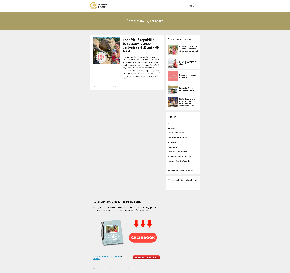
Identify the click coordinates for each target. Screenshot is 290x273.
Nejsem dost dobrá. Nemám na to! (188, 76)
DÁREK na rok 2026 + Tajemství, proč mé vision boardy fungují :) (188, 49)
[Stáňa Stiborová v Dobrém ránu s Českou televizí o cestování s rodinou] (173, 102)
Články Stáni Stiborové (176, 133)
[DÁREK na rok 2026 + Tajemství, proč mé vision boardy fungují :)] (173, 50)
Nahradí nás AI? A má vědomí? (188, 63)
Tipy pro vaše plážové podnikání (179, 161)
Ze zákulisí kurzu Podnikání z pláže (180, 171)
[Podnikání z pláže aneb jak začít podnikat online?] (99, 6)
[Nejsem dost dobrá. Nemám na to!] (173, 76)
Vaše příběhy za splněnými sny (179, 166)
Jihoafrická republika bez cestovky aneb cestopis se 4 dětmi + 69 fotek (141, 45)
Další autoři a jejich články (177, 137)
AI (168, 123)
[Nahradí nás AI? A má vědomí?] (173, 63)
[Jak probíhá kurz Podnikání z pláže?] (173, 89)
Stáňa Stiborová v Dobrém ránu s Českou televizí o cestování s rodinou (188, 102)
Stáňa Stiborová (101, 87)
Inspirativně (172, 142)
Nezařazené (172, 147)
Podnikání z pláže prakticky (177, 152)
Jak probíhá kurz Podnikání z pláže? (187, 89)
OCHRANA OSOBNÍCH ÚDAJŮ (102, 256)
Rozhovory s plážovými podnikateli (180, 156)
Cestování (171, 128)
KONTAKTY (117, 256)
